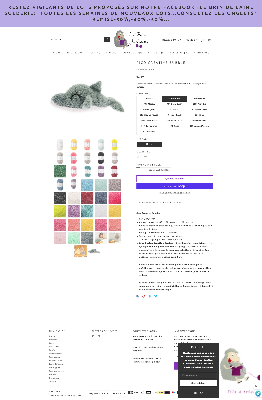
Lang (51, 343)
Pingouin (54, 378)
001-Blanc (149, 99)
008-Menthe (199, 104)
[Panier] (209, 40)
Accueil (58, 53)
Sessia (52, 382)
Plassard (54, 347)
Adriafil (53, 340)
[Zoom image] (87, 99)
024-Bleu (199, 115)
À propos (112, 53)
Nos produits (76, 53)
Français (191, 40)
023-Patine (149, 132)
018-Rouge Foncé (149, 115)
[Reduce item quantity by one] (138, 157)
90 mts (149, 144)
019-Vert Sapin (174, 115)
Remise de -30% (133, 53)
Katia (52, 336)
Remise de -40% (156, 53)
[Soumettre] (107, 39)
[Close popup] (257, 346)
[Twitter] (156, 296)
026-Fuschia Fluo (149, 121)
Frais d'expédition (163, 84)
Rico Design (55, 354)
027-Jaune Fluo (174, 121)
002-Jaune (174, 99)
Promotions (201, 53)
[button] (57, 99)
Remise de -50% (179, 53)
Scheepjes (54, 357)
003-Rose (174, 126)
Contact (96, 53)
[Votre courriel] (198, 375)
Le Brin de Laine (145, 70)
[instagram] (99, 336)
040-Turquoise (149, 126)
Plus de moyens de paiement (175, 193)
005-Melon (149, 104)
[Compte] (203, 40)
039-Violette (199, 121)
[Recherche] (76, 39)
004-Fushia (199, 99)
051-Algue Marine (199, 126)
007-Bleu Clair (174, 104)
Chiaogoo (54, 368)
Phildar (53, 375)
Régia (52, 350)
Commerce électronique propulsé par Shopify (65, 395)
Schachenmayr (57, 371)
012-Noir (174, 110)
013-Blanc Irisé (199, 110)
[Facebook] (138, 296)
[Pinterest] (144, 296)
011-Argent (149, 110)
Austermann (55, 361)
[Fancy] (150, 296)
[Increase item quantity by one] (146, 157)
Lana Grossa (56, 364)
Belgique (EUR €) (171, 40)
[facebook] (93, 336)
